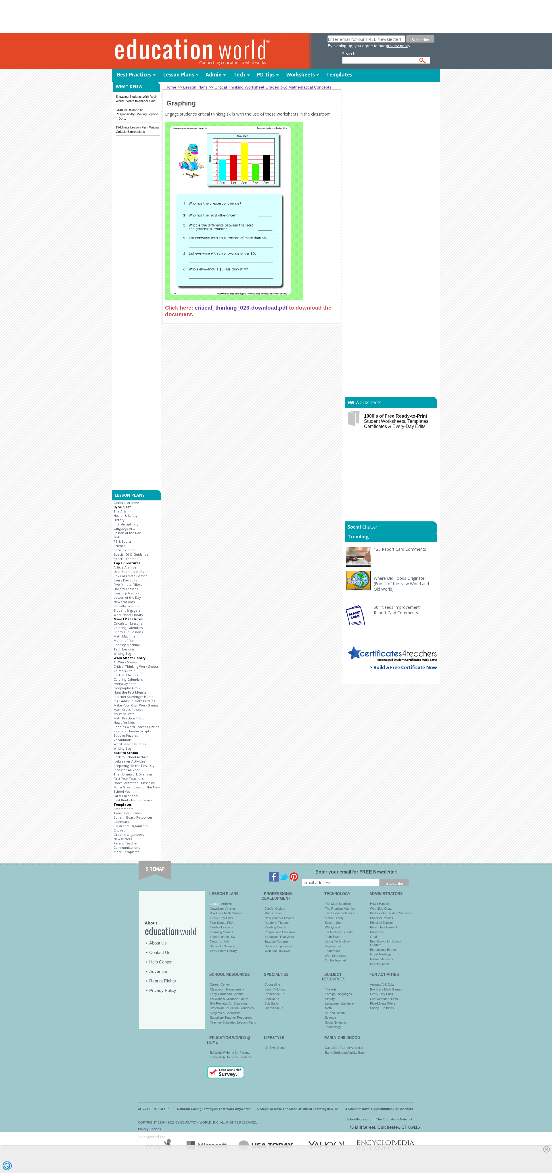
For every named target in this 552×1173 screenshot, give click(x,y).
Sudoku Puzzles (126, 735)
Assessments (123, 809)
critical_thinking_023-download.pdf (241, 307)
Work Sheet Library (128, 615)
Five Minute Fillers (128, 584)
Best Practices (134, 74)
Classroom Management (227, 989)
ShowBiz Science (126, 606)
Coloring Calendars (128, 627)
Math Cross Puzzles (128, 709)
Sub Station (272, 1003)
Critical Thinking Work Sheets (136, 666)
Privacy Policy (162, 990)
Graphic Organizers (129, 834)
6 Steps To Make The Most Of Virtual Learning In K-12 (297, 1109)
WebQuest (332, 927)
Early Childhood (126, 796)
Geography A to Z (127, 688)
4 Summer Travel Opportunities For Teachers (379, 1109)
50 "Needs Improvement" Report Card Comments (397, 609)
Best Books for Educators (133, 800)
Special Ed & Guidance (131, 554)
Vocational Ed (273, 1008)
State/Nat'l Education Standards (232, 1008)
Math (117, 537)
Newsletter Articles (223, 908)
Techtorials (332, 951)
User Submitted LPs (129, 571)
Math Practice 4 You (129, 718)
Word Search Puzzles (130, 744)
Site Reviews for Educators (229, 1003)
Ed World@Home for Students (231, 1057)
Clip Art (119, 830)
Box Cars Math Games (130, 576)
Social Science (124, 550)
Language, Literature (339, 1003)
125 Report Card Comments (400, 549)
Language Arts (124, 528)
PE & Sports (122, 541)
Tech (239, 74)
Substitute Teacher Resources (231, 1017)
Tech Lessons (124, 649)
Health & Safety (125, 515)
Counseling (272, 984)
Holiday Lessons (126, 589)
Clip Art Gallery (274, 908)
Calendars (121, 821)
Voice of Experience (278, 946)
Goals (374, 936)
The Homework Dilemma (133, 774)
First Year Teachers (128, 778)
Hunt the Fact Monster (131, 692)
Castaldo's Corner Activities (344, 1047)
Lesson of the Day (127, 533)
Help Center (160, 961)
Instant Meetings (381, 959)
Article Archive (125, 567)
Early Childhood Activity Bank (345, 1052)
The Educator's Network (394, 1119)
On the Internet (335, 960)
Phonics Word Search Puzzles (136, 727)
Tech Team (332, 936)
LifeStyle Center (275, 1047)
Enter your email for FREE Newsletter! (356, 871)
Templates (339, 74)
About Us (158, 942)
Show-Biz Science (222, 946)
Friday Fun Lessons (128, 632)
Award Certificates (127, 813)
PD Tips (266, 74)
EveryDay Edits (125, 683)
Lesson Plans (178, 74)
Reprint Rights (162, 980)
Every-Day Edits (221, 918)
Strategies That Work (279, 936)
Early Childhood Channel (227, 994)
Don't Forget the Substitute (134, 783)
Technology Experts (339, 932)
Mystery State (124, 714)
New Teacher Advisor (279, 918)
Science (120, 546)
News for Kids (124, 602)
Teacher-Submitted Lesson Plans (233, 1022)
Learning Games (126, 593)
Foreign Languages (338, 994)
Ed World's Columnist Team (229, 999)
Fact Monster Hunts (384, 999)
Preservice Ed (274, 994)
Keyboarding (333, 946)
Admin (214, 74)
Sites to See (333, 922)
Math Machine (124, 636)
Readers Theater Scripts (132, 731)
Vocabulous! (123, 740)
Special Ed (271, 999)
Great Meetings (381, 954)
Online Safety (334, 918)
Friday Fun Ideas (382, 1008)
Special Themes (126, 558)
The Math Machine (338, 903)
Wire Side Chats (336, 955)
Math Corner (273, 913)
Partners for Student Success (390, 913)
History (119, 520)
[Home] (197, 51)
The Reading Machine (340, 908)
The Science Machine (340, 913)
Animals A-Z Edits (382, 984)
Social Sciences (336, 1022)
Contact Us (159, 952)
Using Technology (337, 941)
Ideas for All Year (127, 770)
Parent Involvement (383, 927)
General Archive (126, 502)
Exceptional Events (383, 949)
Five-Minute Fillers (222, 922)
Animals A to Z (124, 671)
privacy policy (398, 45)
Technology (333, 1027)
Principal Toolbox (382, 922)
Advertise (158, 971)
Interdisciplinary (126, 524)
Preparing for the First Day (134, 765)
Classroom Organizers (130, 826)
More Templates (126, 852)
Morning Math (379, 963)
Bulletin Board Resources (133, 817)
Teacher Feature (276, 941)
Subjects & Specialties (225, 1013)
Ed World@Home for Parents (230, 1052)
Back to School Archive (131, 757)
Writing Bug (122, 653)
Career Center (220, 984)
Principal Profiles (381, 918)
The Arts (120, 511)
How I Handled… (382, 903)
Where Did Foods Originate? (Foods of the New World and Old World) (401, 583)
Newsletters (123, 839)
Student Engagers (127, 610)
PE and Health (335, 1013)
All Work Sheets (125, 662)
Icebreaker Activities (129, 761)
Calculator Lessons (128, 623)
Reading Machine (127, 645)
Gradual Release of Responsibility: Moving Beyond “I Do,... (137, 114)
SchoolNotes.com (359, 1119)
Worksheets (300, 74)
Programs (377, 932)
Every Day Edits (125, 580)
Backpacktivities (126, 675)
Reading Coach (275, 927)
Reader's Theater (276, 922)
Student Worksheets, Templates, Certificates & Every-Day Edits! (397, 421)
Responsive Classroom (280, 932)
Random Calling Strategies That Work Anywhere (213, 1109)
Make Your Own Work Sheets (136, 705)
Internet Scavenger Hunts (133, 696)
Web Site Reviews (277, 951)
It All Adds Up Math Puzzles (134, 701)
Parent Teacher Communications (127, 845)
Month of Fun (124, 640)
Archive (226, 903)
